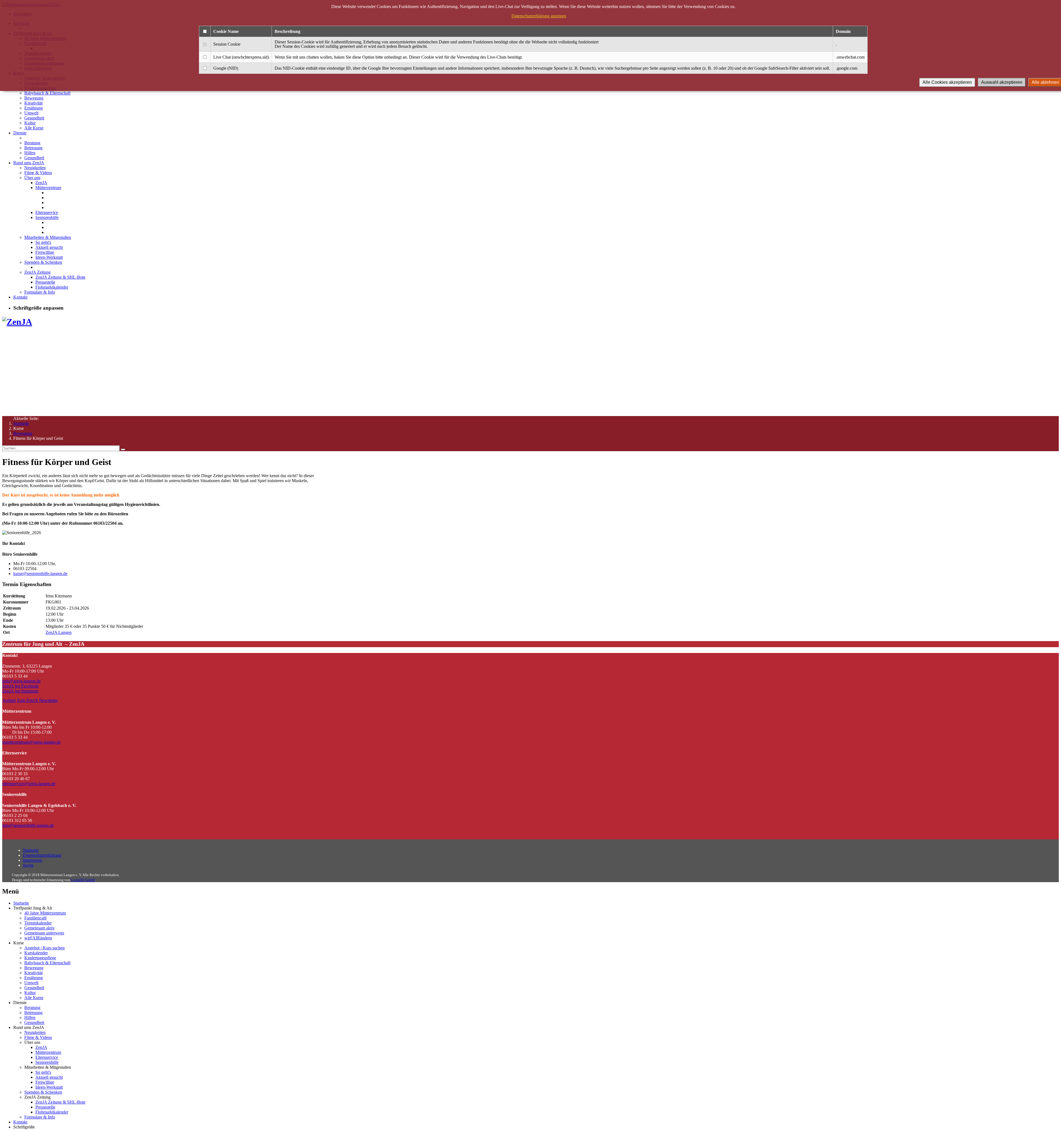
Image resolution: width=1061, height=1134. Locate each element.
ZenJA (41, 182)
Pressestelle (45, 282)
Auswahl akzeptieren (1001, 82)
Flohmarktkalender (51, 287)
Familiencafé (35, 918)
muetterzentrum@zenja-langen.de (31, 742)
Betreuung (33, 147)
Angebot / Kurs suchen (44, 947)
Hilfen (29, 152)
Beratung (32, 142)
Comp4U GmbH (83, 880)
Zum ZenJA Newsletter (37, 700)
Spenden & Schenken (43, 262)
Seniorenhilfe (47, 217)
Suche (28, 865)
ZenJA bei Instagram (20, 691)
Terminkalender (38, 923)
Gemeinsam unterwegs (44, 933)
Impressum (32, 860)
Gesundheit (34, 118)
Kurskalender (36, 952)
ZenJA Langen (59, 632)
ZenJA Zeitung (37, 272)
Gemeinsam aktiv (39, 928)
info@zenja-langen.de (21, 681)
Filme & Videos (38, 172)
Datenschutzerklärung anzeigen (538, 16)
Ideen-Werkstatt (49, 257)
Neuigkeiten (35, 167)
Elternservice (46, 212)
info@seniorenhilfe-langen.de (28, 825)
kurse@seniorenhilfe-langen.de (40, 573)
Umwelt (31, 113)
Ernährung (33, 108)
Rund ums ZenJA (28, 162)
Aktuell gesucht (49, 247)
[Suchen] (123, 449)
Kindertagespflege (40, 957)
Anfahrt (9, 700)
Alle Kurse (33, 128)
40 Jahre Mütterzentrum (45, 913)
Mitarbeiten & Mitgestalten (47, 237)
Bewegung (33, 98)
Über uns (32, 177)
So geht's (43, 242)
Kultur (30, 123)
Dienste (20, 132)
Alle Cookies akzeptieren (947, 82)
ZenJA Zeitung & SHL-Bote (60, 277)
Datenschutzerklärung (42, 855)
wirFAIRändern (38, 938)
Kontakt (20, 297)
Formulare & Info (39, 292)
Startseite (21, 423)
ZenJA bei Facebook (20, 686)
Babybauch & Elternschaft (47, 93)
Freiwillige (44, 252)
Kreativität (33, 103)
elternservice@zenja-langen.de (29, 783)
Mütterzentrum (48, 187)
